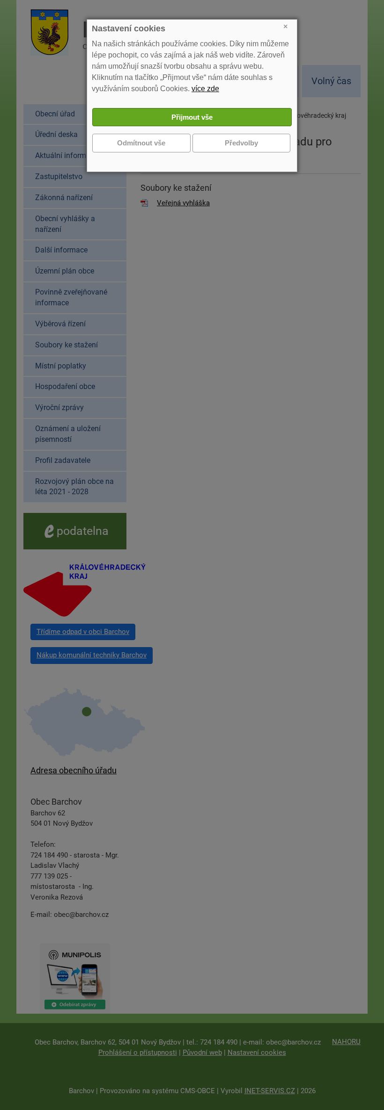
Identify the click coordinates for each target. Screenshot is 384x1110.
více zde (205, 89)
